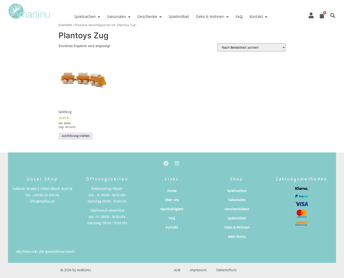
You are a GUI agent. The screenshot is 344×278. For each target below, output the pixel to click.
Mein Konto (237, 237)
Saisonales (116, 17)
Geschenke (147, 17)
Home (172, 191)
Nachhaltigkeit (172, 209)
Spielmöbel (179, 17)
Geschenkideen (236, 209)
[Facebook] (166, 163)
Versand (70, 127)
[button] (333, 16)
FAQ (239, 17)
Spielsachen (85, 17)
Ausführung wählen (76, 136)
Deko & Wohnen (210, 17)
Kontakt (256, 17)
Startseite (65, 25)
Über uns (172, 200)
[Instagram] (177, 163)
